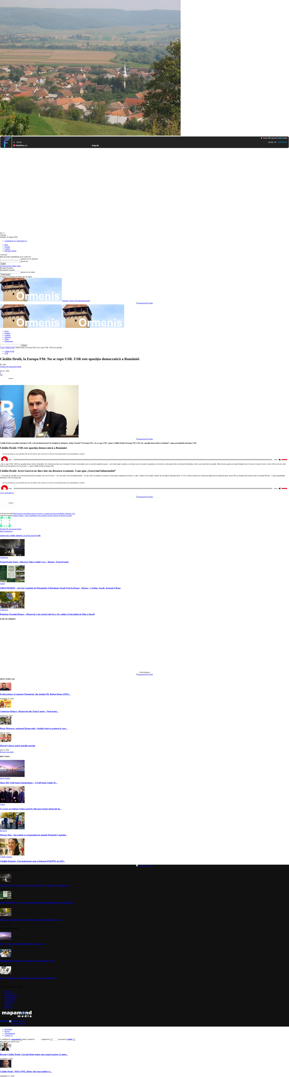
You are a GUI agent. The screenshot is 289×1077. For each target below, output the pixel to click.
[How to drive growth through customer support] (5, 939)
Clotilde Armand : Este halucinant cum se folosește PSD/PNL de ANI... (32, 861)
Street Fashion (5, 778)
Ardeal (2, 584)
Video (7, 339)
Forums (7, 247)
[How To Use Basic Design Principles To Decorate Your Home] (5, 974)
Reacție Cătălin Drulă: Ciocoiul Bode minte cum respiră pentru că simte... (34, 1054)
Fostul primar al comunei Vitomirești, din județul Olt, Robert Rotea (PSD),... (35, 694)
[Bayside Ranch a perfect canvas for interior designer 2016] (5, 956)
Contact (7, 249)
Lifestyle (8, 337)
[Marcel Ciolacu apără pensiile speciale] (5, 741)
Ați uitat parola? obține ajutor (10, 266)
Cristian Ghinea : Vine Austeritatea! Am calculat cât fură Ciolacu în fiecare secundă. (42, 516)
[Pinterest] (38, 378)
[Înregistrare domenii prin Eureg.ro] (53, 1039)
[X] (29, 378)
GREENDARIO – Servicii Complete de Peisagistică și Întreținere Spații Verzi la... (37, 902)
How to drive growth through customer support (22, 944)
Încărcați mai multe (7, 752)
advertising (12, 1021)
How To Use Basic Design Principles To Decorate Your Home (28, 978)
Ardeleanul (4, 557)
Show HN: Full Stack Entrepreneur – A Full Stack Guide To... (28, 783)
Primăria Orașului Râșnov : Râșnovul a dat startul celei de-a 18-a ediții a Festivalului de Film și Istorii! (47, 614)
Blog (6, 245)
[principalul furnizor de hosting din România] (37, 1039)
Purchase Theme (10, 251)
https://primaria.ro (6, 531)
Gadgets (7, 335)
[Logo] (31, 327)
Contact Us (9, 1035)
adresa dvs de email (28, 272)
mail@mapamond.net (18, 1023)
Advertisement (10, 1033)
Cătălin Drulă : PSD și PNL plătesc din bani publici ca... (26, 1071)
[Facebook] (21, 378)
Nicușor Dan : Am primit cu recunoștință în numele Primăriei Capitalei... (33, 835)
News (7, 331)
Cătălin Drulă (9, 347)
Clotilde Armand (6, 857)
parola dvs (24, 261)
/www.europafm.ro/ (7, 493)
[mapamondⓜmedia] (144, 303)
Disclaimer (8, 1029)
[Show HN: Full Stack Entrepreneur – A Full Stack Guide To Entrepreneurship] (12, 776)
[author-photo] (5, 527)
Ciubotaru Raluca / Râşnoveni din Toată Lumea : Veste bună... (29, 711)
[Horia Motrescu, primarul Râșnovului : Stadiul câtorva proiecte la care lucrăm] (5, 724)
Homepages (9, 341)
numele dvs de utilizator (29, 259)
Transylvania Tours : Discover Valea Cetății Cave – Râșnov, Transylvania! (34, 562)
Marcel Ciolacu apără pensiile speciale (17, 745)
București (3, 831)
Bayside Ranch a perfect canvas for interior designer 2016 (26, 961)
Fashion (7, 333)
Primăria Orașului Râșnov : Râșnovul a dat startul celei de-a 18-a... (31, 920)
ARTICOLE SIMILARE (9, 536)
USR (6, 353)
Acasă (2, 347)
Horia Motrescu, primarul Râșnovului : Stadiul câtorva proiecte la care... (33, 728)
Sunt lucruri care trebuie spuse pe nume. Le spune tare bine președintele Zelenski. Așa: (44, 513)
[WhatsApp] (46, 378)
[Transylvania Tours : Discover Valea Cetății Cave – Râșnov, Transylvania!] (12, 555)
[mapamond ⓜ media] (144, 674)
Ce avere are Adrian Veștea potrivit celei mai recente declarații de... (30, 809)
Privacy (7, 1031)
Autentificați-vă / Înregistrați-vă (16, 241)
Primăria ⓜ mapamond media (10, 367)
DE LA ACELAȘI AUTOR (30, 536)
